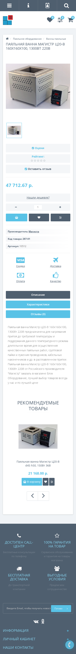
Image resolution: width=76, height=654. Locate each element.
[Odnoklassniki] (41, 620)
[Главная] (7, 38)
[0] (50, 21)
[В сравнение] (60, 217)
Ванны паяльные (56, 38)
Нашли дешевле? (38, 197)
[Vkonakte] (35, 620)
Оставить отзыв (39, 169)
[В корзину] (16, 217)
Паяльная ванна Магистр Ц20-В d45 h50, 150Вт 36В (38, 463)
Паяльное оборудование (27, 38)
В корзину (33, 481)
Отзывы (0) (38, 314)
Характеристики (38, 304)
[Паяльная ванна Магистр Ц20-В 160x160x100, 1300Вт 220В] (14, 130)
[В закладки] (39, 217)
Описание (38, 295)
